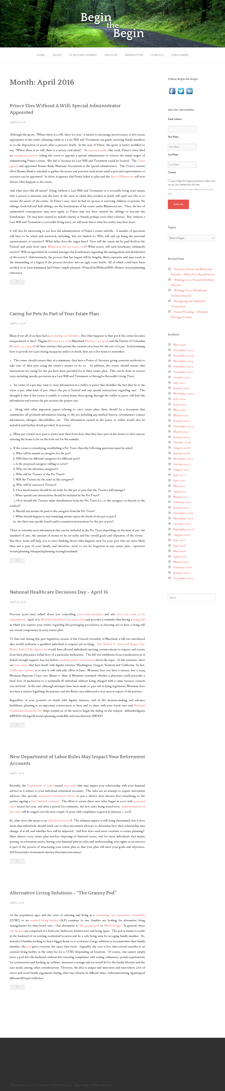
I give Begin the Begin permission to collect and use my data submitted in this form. (191, 182)
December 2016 (183, 513)
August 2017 (181, 470)
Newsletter (134, 55)
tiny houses (17, 931)
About (57, 55)
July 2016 (179, 540)
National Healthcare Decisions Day (63, 620)
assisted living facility (44, 920)
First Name (173, 136)
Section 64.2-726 (59, 341)
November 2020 (183, 394)
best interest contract (45, 801)
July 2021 (179, 383)
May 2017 (179, 486)
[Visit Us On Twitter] (180, 91)
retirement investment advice (56, 796)
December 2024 (183, 356)
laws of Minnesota (122, 177)
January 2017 (181, 508)
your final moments (90, 614)
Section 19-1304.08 (23, 346)
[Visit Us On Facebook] (172, 91)
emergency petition (26, 156)
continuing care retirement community (120, 915)
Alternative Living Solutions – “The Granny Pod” (63, 893)
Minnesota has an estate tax (66, 247)
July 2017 (179, 475)
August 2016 (181, 535)
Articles (110, 55)
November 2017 (183, 459)
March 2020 (180, 415)
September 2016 (183, 529)
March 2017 (180, 497)
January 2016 (181, 573)
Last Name (173, 154)
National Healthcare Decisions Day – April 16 (59, 592)
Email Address (175, 119)
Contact (157, 55)
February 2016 (182, 567)
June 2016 (179, 546)
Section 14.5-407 (96, 341)
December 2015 (183, 578)
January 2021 (181, 388)
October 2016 (182, 524)
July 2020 (179, 399)
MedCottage (113, 926)
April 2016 (180, 557)
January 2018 (181, 453)
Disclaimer (180, 55)
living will (139, 620)
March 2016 (180, 562)
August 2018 (181, 448)
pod (28, 947)
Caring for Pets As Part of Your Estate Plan (54, 313)
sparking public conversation (77, 660)
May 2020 (179, 410)
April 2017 (180, 492)
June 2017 (179, 481)
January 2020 (181, 421)
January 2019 (181, 437)
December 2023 (183, 367)
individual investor (59, 821)
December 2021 (183, 372)
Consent (172, 172)
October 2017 (182, 464)
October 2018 (182, 443)
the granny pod (89, 926)
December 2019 (183, 426)
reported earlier (98, 150)
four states (21, 665)
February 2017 (182, 502)
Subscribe (178, 204)
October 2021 (182, 377)
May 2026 (179, 345)
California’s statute (22, 670)
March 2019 (180, 432)
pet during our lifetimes (64, 336)
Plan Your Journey (83, 55)
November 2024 (183, 361)
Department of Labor (40, 786)
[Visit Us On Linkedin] (189, 91)
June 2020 (179, 405)
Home (41, 55)
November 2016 (183, 519)
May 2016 (179, 551)
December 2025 (183, 350)
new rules (70, 786)
